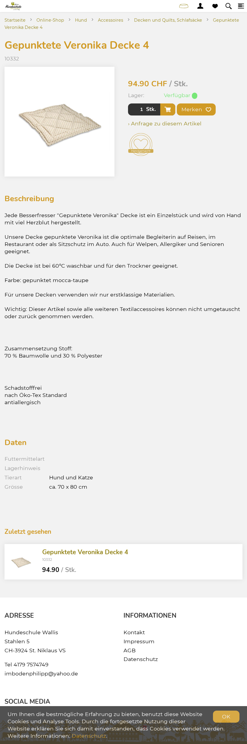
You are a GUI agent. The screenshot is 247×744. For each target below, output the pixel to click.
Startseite (15, 20)
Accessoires (110, 20)
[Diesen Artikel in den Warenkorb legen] (167, 109)
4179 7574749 (31, 664)
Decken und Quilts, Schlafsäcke (168, 20)
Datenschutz (141, 659)
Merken (192, 109)
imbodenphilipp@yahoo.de (41, 673)
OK (226, 716)
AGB (130, 650)
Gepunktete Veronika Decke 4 (85, 552)
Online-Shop (50, 20)
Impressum (139, 641)
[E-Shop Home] (14, 6)
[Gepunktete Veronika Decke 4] (21, 562)
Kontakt (134, 632)
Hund (81, 20)
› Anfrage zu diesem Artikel (165, 123)
